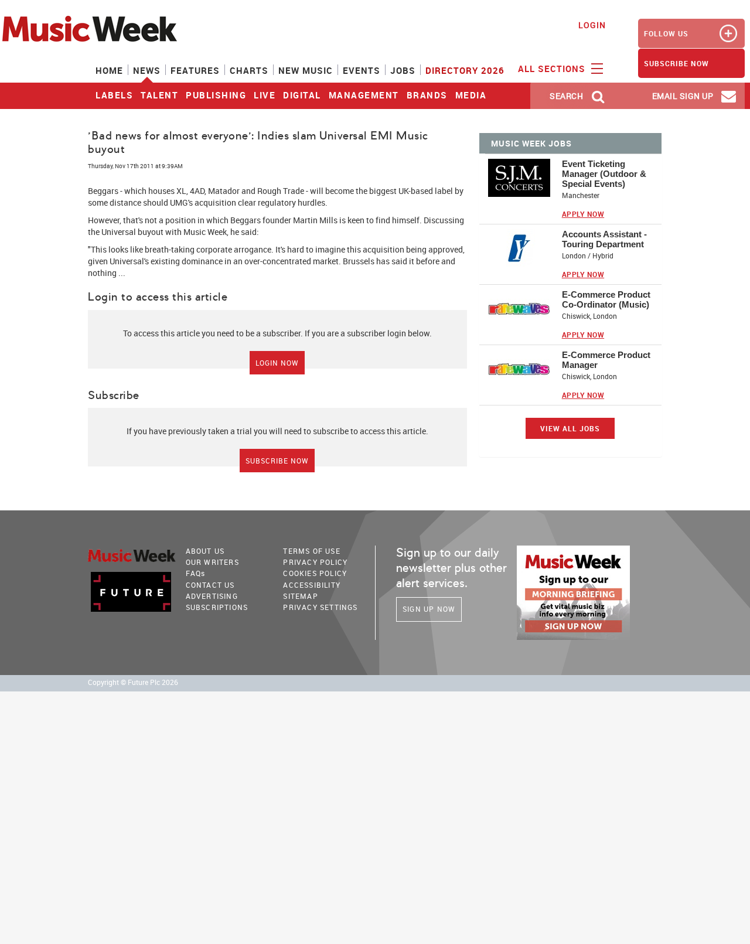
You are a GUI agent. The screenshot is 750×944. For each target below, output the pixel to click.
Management (364, 95)
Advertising (212, 596)
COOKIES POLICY (315, 573)
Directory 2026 (464, 70)
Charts (249, 70)
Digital (302, 95)
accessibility (311, 584)
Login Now (277, 362)
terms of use (311, 551)
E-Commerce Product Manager (606, 360)
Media (471, 95)
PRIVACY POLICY (315, 562)
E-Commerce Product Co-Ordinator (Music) (606, 299)
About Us (205, 551)
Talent (159, 95)
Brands (427, 95)
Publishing (216, 95)
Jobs (402, 70)
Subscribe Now (277, 460)
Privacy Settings (320, 607)
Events (361, 70)
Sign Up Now (429, 609)
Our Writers (212, 562)
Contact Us (210, 584)
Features (195, 70)
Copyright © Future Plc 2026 (133, 682)
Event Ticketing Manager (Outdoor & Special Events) (604, 174)
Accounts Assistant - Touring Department (604, 239)
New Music (305, 70)
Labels (114, 95)
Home (109, 70)
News (147, 70)
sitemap (300, 596)
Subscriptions (217, 607)
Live (264, 95)
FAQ (196, 573)
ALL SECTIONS (553, 68)
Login (592, 24)
